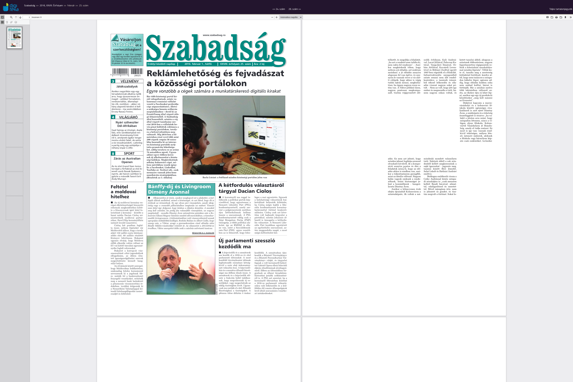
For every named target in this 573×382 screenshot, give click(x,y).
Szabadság (29, 5)
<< (278, 9)
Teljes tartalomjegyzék (560, 9)
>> (295, 9)
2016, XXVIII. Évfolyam (51, 5)
